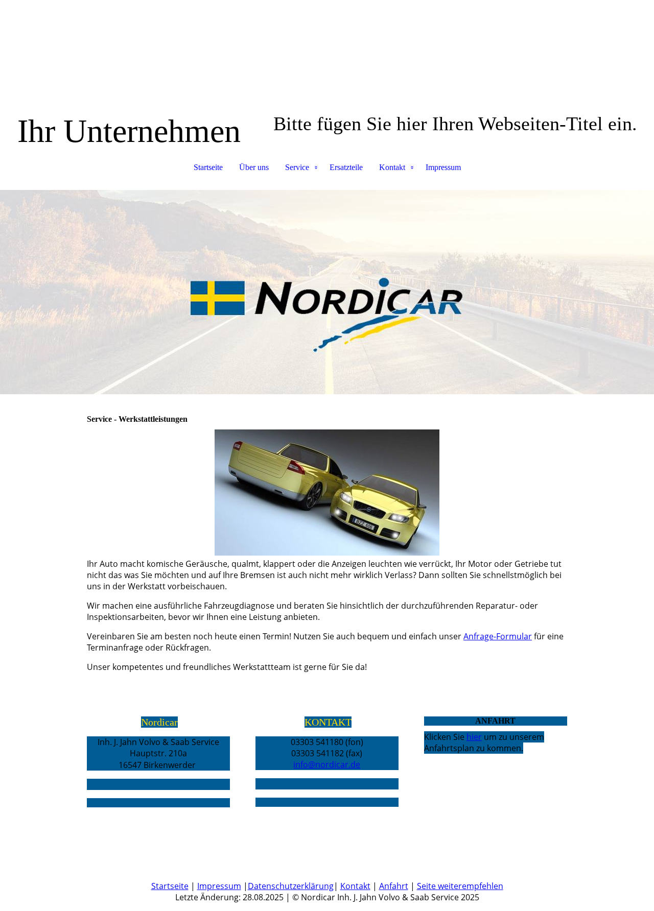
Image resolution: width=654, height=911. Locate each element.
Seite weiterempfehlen (460, 886)
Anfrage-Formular (497, 636)
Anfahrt (393, 886)
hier (474, 736)
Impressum (443, 167)
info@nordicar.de (326, 764)
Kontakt (392, 167)
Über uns (254, 167)
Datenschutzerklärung (291, 886)
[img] (327, 292)
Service (297, 167)
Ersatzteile (346, 167)
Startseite (208, 167)
